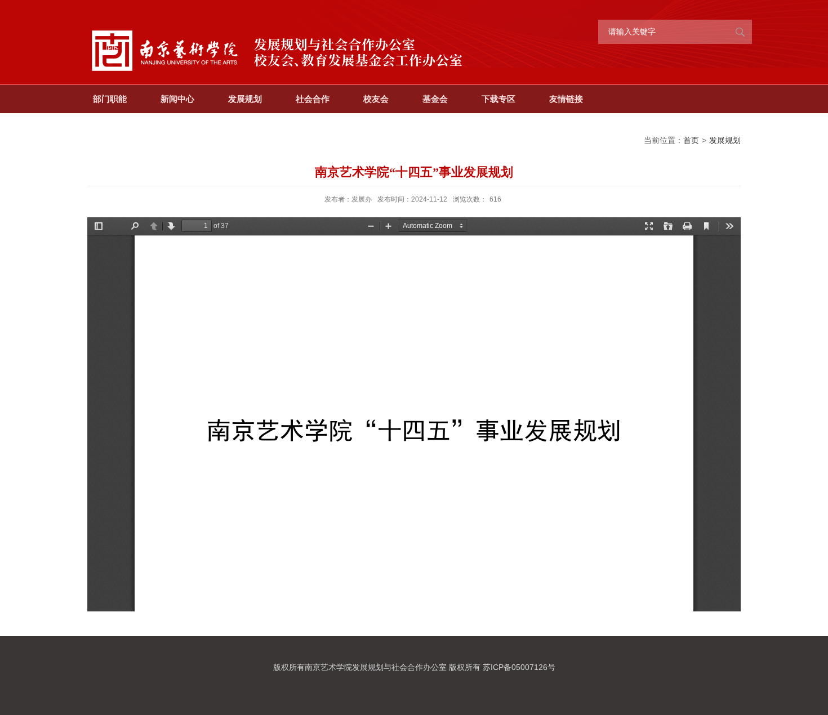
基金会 (435, 99)
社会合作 (313, 99)
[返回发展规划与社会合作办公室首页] (279, 18)
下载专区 (498, 99)
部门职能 (110, 99)
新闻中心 (177, 99)
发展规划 (245, 99)
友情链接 (566, 99)
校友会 (376, 99)
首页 (691, 140)
